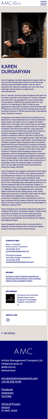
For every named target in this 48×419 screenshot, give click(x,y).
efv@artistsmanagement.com (17, 251)
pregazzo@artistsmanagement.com (20, 262)
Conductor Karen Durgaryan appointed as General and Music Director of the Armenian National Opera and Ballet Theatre (23, 278)
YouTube (6, 396)
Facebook (7, 389)
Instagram (7, 392)
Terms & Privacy (10, 403)
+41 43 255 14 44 (11, 381)
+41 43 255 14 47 (13, 249)
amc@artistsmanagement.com (19, 378)
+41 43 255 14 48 (13, 260)
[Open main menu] (43, 3)
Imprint (5, 407)
